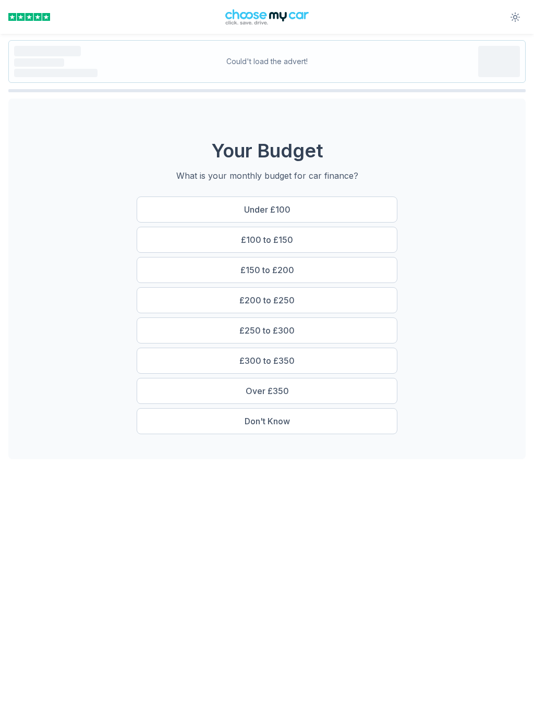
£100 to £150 (267, 240)
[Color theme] (515, 17)
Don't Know (267, 421)
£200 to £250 (267, 300)
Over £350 (267, 391)
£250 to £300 (267, 330)
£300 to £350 (267, 360)
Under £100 (267, 209)
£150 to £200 (267, 270)
